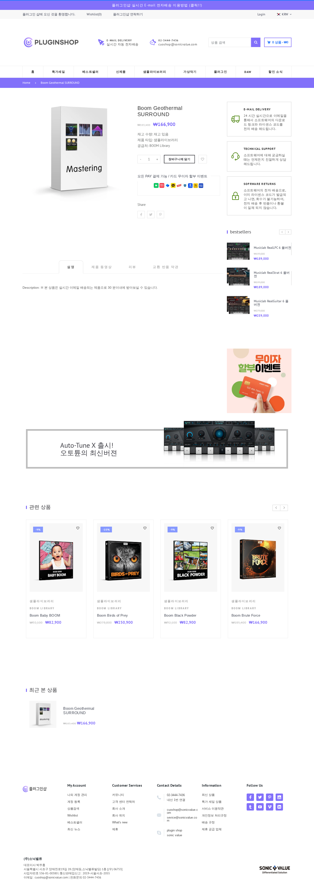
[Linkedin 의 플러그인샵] (279, 807)
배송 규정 (208, 822)
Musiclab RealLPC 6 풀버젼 (272, 248)
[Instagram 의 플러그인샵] (279, 797)
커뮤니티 (118, 795)
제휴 (115, 829)
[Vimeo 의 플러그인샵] (269, 807)
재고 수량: (145, 134)
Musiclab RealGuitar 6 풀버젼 (271, 303)
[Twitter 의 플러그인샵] (260, 797)
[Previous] (282, 232)
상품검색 (73, 808)
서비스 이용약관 (213, 808)
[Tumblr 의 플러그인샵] (250, 807)
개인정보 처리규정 (214, 815)
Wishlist (72, 815)
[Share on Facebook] (141, 214)
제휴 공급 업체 (212, 829)
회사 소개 (118, 808)
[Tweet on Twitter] (150, 214)
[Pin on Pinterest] (160, 214)
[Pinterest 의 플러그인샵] (269, 797)
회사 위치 (118, 815)
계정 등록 (73, 801)
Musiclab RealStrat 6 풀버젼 (272, 274)
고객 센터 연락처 (123, 801)
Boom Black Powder (180, 615)
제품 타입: (145, 140)
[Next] (288, 232)
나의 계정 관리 (77, 795)
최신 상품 (208, 795)
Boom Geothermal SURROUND (60, 83)
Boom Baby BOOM (45, 615)
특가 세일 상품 (212, 801)
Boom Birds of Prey (112, 615)
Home (26, 83)
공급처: (142, 145)
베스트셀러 (74, 822)
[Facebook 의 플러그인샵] (250, 797)
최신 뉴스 (73, 829)
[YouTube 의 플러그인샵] (260, 807)
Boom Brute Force (245, 615)
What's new (119, 822)
